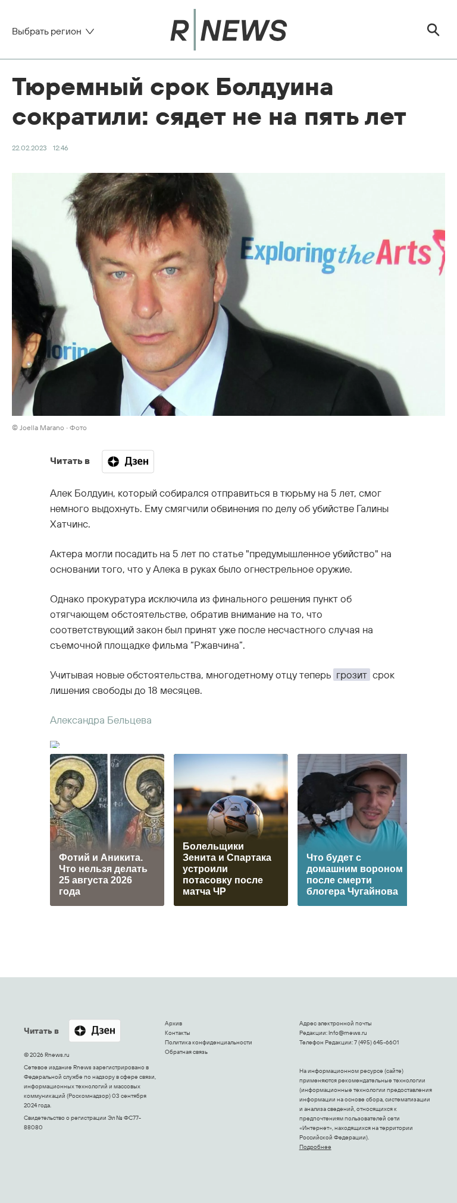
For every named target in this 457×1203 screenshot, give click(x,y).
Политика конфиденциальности (208, 1042)
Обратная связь (186, 1052)
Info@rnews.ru (347, 1033)
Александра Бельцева (101, 719)
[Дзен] (128, 461)
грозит (351, 674)
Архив (173, 1023)
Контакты (177, 1033)
